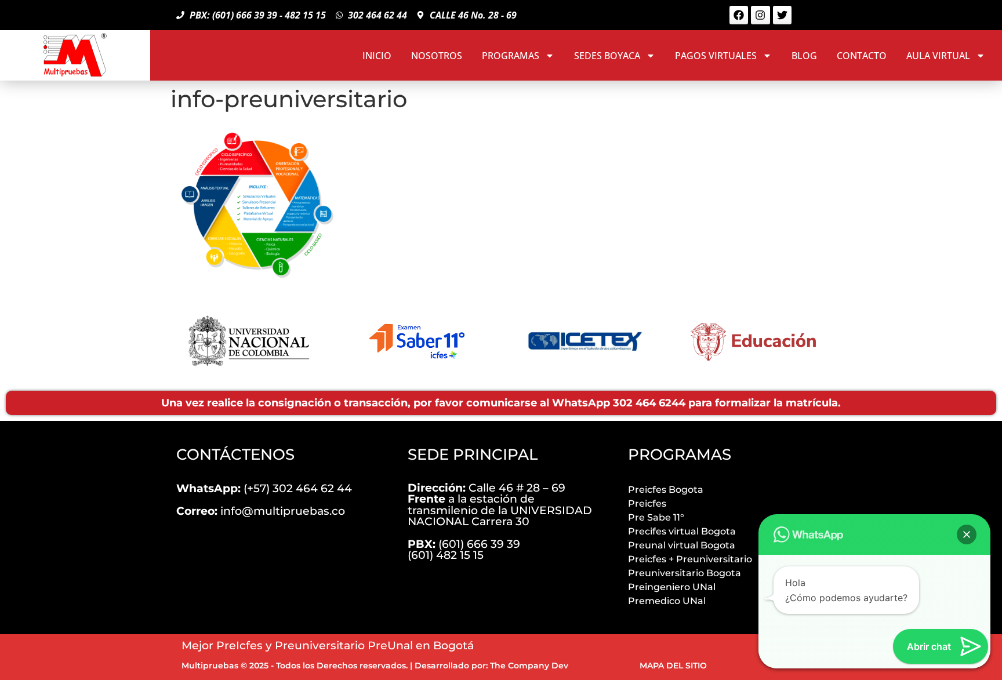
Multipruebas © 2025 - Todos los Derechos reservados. (294, 665)
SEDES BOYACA (607, 55)
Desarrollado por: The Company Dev (491, 665)
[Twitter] (782, 15)
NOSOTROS (436, 55)
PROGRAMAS (510, 55)
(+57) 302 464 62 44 (264, 488)
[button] (966, 534)
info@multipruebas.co (260, 511)
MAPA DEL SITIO (673, 665)
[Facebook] (738, 15)
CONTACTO (862, 55)
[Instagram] (760, 15)
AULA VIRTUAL (938, 55)
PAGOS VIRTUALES (716, 55)
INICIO (376, 55)
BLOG (804, 55)
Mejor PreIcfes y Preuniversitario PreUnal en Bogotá (327, 645)
